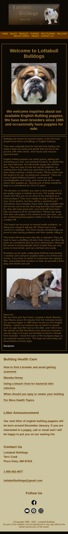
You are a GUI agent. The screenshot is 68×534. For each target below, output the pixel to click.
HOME (5, 34)
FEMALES (24, 34)
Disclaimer (8, 346)
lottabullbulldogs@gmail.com (23, 480)
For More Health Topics (19, 400)
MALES (13, 34)
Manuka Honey (13, 377)
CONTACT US (47, 36)
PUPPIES (34, 34)
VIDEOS (35, 36)
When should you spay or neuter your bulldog (34, 394)
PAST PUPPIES (48, 34)
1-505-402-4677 (13, 471)
